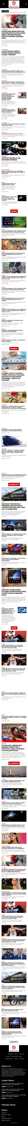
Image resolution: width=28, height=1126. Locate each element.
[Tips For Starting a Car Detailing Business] (14, 148)
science (4, 195)
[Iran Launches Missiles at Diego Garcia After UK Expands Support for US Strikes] (14, 244)
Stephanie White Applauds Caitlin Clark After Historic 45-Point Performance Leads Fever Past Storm (14, 670)
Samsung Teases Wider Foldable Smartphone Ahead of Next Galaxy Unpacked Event (14, 592)
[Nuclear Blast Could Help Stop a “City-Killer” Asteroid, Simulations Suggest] (22, 198)
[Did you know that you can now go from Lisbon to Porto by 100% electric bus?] (14, 465)
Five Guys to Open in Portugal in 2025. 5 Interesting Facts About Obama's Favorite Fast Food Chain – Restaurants (14, 407)
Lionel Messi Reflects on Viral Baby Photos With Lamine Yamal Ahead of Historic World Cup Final (12, 646)
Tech (3, 502)
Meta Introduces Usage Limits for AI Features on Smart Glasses (12, 1010)
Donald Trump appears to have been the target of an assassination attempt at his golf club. (14, 277)
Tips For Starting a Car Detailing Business (11, 159)
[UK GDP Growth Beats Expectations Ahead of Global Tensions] (22, 111)
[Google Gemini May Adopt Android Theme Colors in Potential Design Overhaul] (14, 222)
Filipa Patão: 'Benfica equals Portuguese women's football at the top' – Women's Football (14, 717)
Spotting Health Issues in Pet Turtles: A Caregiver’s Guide (14, 124)
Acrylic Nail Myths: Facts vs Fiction (12, 134)
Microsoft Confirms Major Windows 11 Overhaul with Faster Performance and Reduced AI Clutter (8, 611)
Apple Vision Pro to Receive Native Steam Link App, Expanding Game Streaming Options (14, 535)
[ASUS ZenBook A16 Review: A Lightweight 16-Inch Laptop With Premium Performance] (14, 549)
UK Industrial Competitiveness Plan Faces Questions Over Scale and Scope (13, 71)
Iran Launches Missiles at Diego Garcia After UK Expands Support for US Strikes (13, 254)
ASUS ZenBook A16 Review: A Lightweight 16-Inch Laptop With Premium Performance (14, 559)
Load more (13, 1041)
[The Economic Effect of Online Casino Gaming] (22, 184)
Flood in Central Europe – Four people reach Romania (13, 340)
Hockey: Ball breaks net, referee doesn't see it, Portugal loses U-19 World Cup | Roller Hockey (13, 747)
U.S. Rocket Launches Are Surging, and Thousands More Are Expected (13, 781)
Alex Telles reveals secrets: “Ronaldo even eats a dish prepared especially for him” (14, 694)
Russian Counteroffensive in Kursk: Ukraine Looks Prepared (12, 331)
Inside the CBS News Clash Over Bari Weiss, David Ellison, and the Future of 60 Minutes (13, 172)
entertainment (6, 169)
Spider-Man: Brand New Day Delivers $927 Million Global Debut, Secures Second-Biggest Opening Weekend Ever (13, 34)
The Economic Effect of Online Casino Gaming (9, 184)
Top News (5, 29)
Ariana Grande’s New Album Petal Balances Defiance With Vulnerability (13, 848)
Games (3, 182)
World (3, 229)
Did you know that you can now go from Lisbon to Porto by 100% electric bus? (14, 475)
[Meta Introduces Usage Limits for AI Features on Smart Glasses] (14, 1000)
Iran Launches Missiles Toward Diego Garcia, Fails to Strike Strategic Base (13, 82)
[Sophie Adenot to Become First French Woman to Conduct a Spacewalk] (14, 793)
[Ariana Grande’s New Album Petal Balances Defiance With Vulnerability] (14, 838)
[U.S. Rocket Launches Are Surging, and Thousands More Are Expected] (14, 771)
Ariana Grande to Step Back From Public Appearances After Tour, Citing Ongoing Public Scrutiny (14, 894)
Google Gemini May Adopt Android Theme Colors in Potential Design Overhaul (14, 231)
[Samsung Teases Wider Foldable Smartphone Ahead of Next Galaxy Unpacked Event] (14, 577)
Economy (4, 371)
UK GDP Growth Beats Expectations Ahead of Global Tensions (11, 53)
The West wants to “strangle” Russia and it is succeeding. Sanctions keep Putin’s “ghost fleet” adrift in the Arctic (13, 452)
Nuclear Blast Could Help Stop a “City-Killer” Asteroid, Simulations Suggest (9, 198)
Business (4, 156)
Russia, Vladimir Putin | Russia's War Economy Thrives (12, 321)
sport (3, 644)
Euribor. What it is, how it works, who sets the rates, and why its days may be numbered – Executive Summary (13, 376)
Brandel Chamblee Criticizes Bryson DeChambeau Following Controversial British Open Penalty (13, 964)
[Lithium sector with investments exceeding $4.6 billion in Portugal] (14, 420)
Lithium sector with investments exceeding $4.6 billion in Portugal (12, 430)
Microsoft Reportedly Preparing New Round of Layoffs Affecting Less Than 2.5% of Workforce (13, 506)
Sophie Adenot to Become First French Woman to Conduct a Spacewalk (13, 803)
